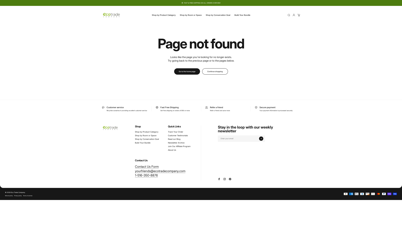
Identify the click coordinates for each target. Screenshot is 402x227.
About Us (172, 150)
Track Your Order (175, 132)
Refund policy (9, 195)
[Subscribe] (261, 139)
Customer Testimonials (178, 135)
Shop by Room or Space (145, 135)
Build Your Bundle (142, 143)
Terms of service (27, 195)
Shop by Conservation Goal (147, 139)
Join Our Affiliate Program (179, 146)
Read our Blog (174, 139)
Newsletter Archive (176, 143)
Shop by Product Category (146, 132)
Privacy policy (18, 195)
